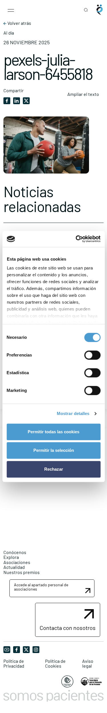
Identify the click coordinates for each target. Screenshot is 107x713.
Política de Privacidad (13, 663)
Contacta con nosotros (68, 627)
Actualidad (14, 567)
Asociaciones (16, 562)
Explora (11, 557)
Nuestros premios (21, 572)
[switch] (92, 355)
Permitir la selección (53, 450)
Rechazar (53, 469)
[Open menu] (10, 10)
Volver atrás (19, 23)
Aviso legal (87, 663)
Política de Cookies (55, 663)
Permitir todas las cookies (53, 431)
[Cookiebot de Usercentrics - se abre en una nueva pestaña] (76, 239)
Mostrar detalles (73, 413)
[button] (51, 588)
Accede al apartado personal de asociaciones (41, 586)
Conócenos (14, 552)
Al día (8, 32)
